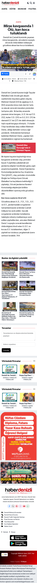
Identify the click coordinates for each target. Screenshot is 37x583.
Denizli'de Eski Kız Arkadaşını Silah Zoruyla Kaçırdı (26, 293)
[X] (13, 506)
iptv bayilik (4, 576)
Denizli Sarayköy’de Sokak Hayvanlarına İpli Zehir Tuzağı (26, 314)
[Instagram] (20, 506)
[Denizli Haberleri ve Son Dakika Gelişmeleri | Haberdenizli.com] (10, 3)
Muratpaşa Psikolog (24, 568)
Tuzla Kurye (17, 566)
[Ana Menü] (34, 3)
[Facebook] (9, 506)
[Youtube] (24, 506)
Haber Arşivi (8, 526)
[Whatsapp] (27, 506)
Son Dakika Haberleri (11, 524)
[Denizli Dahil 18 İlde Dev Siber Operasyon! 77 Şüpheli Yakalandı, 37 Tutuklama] (10, 285)
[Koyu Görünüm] (28, 3)
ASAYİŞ (4, 9)
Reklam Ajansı (11, 568)
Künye (13, 532)
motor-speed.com (7, 582)
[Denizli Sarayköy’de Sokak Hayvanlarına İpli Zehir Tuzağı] (27, 307)
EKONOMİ (22, 9)
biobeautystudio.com (8, 579)
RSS (5, 554)
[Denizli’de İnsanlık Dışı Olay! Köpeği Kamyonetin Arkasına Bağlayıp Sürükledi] (10, 266)
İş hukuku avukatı (6, 566)
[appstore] (18, 538)
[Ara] (31, 3)
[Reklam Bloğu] (18, 436)
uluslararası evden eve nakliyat (23, 574)
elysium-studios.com (25, 579)
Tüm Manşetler (9, 522)
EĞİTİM (12, 9)
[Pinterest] (16, 506)
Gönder (6, 350)
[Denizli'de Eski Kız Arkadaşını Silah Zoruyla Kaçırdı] (27, 285)
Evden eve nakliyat (15, 571)
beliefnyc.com (23, 576)
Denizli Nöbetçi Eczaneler (12, 512)
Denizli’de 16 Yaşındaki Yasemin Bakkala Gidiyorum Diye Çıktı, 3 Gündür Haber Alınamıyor (9, 316)
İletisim (5, 532)
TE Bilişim (24, 561)
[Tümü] (34, 361)
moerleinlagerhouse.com (24, 582)
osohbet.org (13, 576)
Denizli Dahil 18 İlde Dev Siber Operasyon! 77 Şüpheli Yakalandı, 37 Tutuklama (9, 295)
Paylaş (6, 73)
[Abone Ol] (34, 74)
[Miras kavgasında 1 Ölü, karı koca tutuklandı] (18, 60)
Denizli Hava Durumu (11, 515)
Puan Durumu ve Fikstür (12, 519)
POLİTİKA (32, 9)
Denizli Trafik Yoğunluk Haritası (14, 517)
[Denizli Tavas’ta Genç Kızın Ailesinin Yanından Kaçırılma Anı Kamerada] (27, 266)
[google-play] (18, 544)
